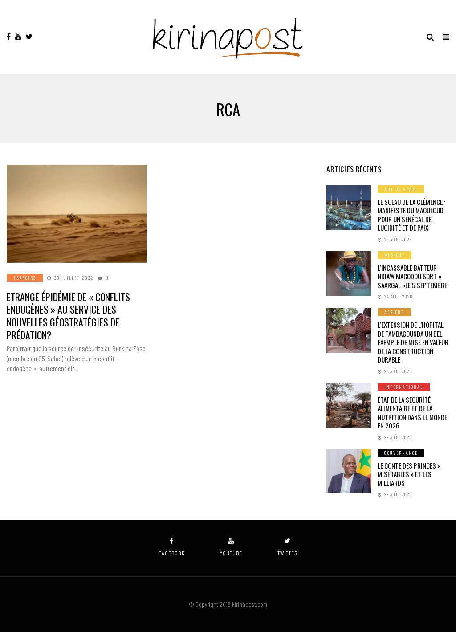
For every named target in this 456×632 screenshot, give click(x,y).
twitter (287, 553)
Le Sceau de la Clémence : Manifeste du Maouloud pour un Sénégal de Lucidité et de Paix (411, 215)
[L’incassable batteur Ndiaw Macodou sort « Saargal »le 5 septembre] (348, 273)
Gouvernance (401, 452)
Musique (394, 255)
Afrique (394, 312)
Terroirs (24, 277)
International (403, 386)
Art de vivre (400, 189)
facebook (172, 553)
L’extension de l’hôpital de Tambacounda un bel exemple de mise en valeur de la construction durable (413, 342)
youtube (231, 553)
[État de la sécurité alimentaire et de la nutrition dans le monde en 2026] (348, 405)
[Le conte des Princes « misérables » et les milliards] (348, 471)
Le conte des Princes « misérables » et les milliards (409, 474)
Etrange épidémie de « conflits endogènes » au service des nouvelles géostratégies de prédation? (68, 315)
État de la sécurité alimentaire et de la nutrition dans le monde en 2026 (412, 413)
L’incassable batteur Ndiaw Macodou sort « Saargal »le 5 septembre (412, 276)
